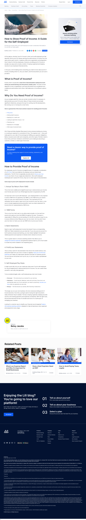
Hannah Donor (10, 373)
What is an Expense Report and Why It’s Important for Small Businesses (16, 368)
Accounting (24, 6)
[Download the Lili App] (19, 443)
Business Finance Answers (63, 438)
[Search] (80, 6)
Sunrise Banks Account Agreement (19, 495)
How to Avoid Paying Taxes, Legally (69, 367)
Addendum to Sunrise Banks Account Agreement (35, 495)
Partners (43, 2)
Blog (10, 10)
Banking (6, 6)
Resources (37, 2)
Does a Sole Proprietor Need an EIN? (43, 367)
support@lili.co (20, 432)
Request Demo (62, 2)
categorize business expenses (13, 240)
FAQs (73, 434)
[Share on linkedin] (29, 50)
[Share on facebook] (27, 50)
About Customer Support (77, 441)
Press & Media (50, 438)
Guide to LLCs (61, 434)
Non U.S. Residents (41, 441)
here (11, 488)
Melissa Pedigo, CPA (38, 372)
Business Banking (13, 2)
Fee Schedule (75, 438)
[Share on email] (33, 50)
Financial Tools (30, 2)
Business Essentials (40, 6)
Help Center (74, 432)
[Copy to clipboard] (35, 50)
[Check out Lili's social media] (4, 443)
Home (6, 10)
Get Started (77, 2)
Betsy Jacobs (9, 50)
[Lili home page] (5, 2)
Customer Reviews (51, 434)
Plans (49, 436)
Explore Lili (26, 158)
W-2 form (9, 172)
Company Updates (52, 6)
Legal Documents (75, 436)
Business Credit (22, 2)
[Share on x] (31, 50)
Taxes (31, 6)
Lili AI (38, 438)
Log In (69, 2)
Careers (49, 443)
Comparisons (61, 436)
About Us (49, 432)
